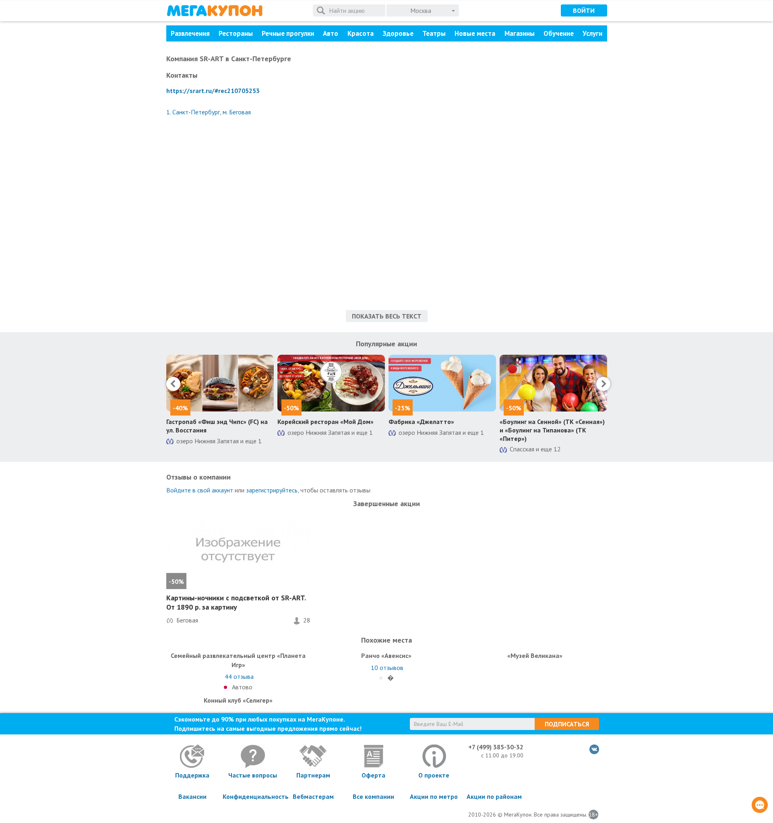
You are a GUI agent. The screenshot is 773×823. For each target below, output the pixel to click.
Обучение (559, 33)
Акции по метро (434, 796)
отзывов (387, 668)
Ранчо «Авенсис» (386, 655)
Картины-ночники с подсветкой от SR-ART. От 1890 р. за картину (236, 602)
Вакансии (192, 796)
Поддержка (192, 775)
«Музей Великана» (534, 655)
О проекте (433, 775)
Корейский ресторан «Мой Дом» (325, 422)
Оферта (373, 775)
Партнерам (313, 775)
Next (603, 384)
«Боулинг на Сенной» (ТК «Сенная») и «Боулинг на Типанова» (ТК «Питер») (552, 430)
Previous (173, 384)
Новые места (475, 33)
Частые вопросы (252, 775)
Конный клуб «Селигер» (238, 700)
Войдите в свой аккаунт (199, 490)
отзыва (239, 676)
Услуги (592, 33)
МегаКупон (214, 10)
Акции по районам (494, 796)
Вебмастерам (313, 796)
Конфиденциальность (253, 796)
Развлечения (190, 33)
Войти (584, 10)
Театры (434, 33)
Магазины (519, 33)
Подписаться (567, 724)
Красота (360, 33)
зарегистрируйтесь (272, 490)
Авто (330, 33)
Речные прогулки (288, 33)
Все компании (373, 796)
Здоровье (397, 33)
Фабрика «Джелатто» (421, 422)
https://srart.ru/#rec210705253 (213, 91)
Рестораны (236, 33)
